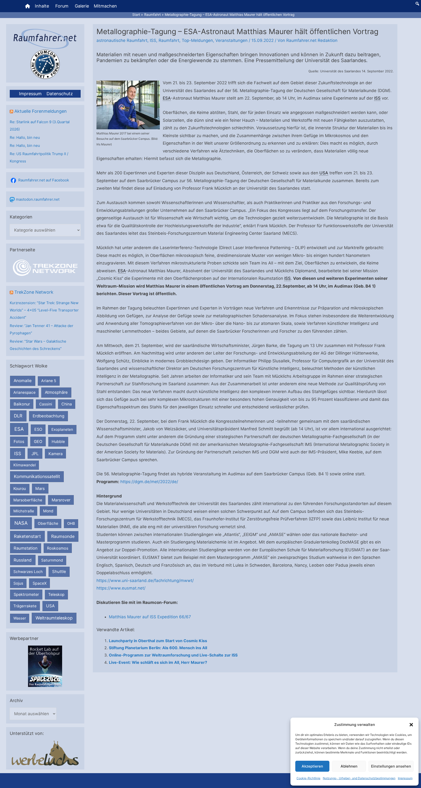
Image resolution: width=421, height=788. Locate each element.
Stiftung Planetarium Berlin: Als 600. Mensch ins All (158, 647)
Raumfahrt (169, 40)
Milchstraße (23, 511)
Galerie (82, 6)
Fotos (19, 441)
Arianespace (24, 392)
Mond (48, 511)
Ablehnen (349, 766)
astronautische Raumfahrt (121, 40)
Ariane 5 (48, 380)
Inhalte (42, 6)
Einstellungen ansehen (391, 766)
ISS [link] (377, 98)
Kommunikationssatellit (37, 476)
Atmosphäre (56, 392)
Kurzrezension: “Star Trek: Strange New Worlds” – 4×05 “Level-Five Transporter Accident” (44, 310)
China (66, 404)
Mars (40, 488)
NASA (21, 523)
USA (50, 605)
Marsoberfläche (27, 500)
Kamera (55, 453)
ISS (17, 453)
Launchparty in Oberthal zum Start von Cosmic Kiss (158, 640)
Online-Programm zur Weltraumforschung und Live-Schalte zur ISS (173, 655)
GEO (38, 441)
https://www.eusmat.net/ (120, 588)
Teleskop (56, 594)
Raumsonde (63, 536)
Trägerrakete (25, 606)
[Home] (27, 6)
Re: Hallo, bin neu (25, 137)
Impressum (405, 778)
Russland (23, 560)
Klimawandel (24, 465)
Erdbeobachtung (48, 415)
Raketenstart (27, 536)
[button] (411, 724)
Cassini (45, 404)
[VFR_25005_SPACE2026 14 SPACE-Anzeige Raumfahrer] (45, 666)
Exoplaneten (62, 429)
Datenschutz (60, 93)
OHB (71, 523)
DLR (18, 415)
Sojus (18, 583)
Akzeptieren (312, 766)
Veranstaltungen (231, 40)
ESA (19, 429)
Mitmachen (105, 6)
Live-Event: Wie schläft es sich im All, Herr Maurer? (158, 662)
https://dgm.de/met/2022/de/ (149, 481)
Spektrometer (26, 594)
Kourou (19, 488)
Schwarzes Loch (28, 571)
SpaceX (40, 583)
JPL (35, 453)
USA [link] (323, 172)
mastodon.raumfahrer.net (37, 199)
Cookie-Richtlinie (308, 778)
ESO (38, 429)
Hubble (58, 441)
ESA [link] (167, 98)
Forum (61, 6)
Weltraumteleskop (54, 617)
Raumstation (26, 548)
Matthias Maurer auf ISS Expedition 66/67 (150, 616)
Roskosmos (57, 548)
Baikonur (22, 404)
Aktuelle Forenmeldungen (40, 111)
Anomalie (23, 380)
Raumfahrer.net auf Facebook (43, 180)
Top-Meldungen (197, 40)
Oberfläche (48, 523)
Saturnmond (52, 560)
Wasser (19, 618)
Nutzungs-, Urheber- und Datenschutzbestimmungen (359, 778)
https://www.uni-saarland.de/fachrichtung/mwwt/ (145, 580)
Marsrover (61, 499)
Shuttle (59, 571)
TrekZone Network (33, 292)
